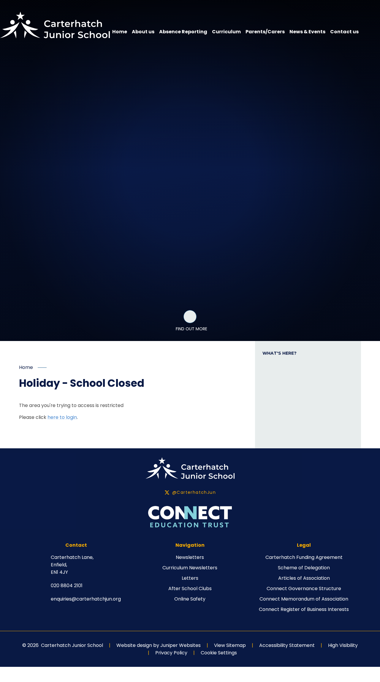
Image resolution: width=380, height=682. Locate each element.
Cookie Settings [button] (219, 652)
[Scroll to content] (190, 316)
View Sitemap (230, 645)
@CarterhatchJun (194, 492)
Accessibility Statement (287, 645)
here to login (62, 417)
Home (26, 367)
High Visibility (343, 645)
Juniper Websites (180, 645)
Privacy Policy (171, 652)
